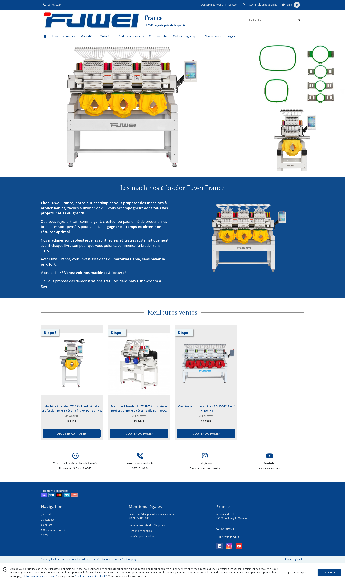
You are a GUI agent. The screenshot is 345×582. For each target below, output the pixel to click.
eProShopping (128, 559)
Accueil (46, 514)
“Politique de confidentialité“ (91, 576)
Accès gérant (294, 559)
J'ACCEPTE (329, 572)
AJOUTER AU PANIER (71, 433)
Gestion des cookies (140, 531)
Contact (232, 4)
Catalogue (48, 519)
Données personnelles (141, 536)
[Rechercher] (299, 20)
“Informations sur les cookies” (40, 576)
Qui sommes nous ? (53, 530)
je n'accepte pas (297, 572)
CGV (45, 535)
